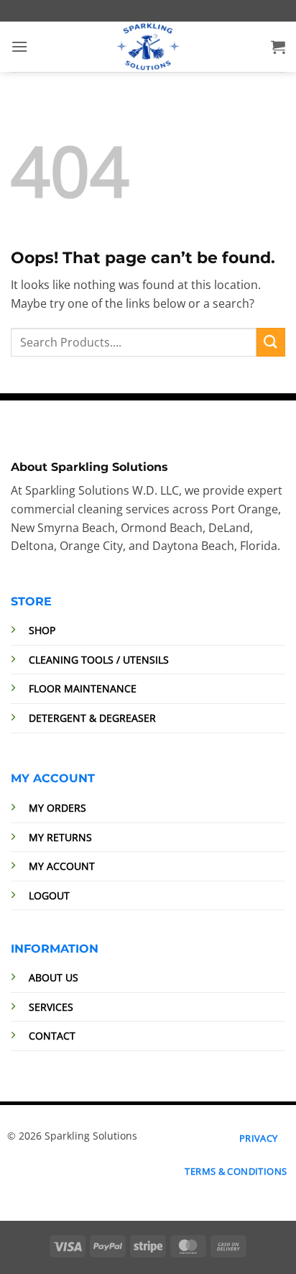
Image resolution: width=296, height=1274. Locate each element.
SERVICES (51, 1007)
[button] (19, 46)
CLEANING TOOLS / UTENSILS (99, 659)
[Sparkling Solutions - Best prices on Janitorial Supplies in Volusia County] (148, 47)
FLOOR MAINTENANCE (83, 688)
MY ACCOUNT (62, 866)
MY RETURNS (60, 837)
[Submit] (270, 342)
